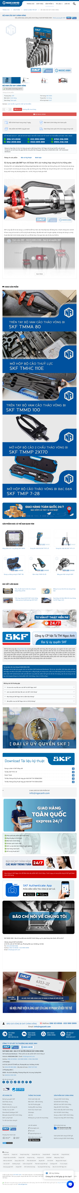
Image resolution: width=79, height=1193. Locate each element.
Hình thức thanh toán (34, 1110)
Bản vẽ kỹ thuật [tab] (26, 157)
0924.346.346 (61, 141)
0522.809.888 (37, 141)
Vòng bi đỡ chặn (65, 1154)
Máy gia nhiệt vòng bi (61, 1160)
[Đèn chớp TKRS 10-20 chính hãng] (39, 564)
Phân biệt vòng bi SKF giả (41, 1163)
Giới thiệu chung (7, 1102)
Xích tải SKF (50, 1160)
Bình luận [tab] (38, 157)
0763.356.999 (61, 139)
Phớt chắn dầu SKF (31, 1160)
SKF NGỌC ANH (17, 1175)
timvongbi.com (34, 1128)
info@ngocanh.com (39, 793)
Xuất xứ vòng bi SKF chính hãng (64, 1138)
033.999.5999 (37, 139)
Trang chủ (30, 4)
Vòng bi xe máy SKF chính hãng (63, 1118)
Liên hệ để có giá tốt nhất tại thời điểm (19, 104)
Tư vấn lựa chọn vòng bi (9, 1120)
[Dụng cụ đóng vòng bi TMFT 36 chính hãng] (13, 564)
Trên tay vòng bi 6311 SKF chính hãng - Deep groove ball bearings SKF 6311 (26, 599)
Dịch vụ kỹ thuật (7, 1118)
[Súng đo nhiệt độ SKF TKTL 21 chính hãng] (39, 538)
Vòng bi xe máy (30, 1157)
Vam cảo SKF (6, 1163)
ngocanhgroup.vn (35, 1133)
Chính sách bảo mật (34, 1099)
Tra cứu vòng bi (63, 1163)
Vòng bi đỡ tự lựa (36, 1154)
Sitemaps (31, 1112)
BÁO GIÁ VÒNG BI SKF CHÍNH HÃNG (22, 1023)
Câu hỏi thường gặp (34, 1104)
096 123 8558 (13, 948)
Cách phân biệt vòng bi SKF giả (63, 1136)
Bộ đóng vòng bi (16, 1163)
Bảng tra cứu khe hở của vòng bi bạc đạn (64, 590)
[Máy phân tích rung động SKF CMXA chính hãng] (13, 538)
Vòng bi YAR (21, 1157)
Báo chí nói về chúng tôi (9, 1107)
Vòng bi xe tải (40, 1157)
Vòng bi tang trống (24, 1154)
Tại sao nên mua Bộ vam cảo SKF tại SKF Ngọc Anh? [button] (21, 687)
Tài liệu (58, 4)
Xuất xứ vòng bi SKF (27, 1163)
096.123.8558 (13, 139)
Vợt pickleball (39, 1125)
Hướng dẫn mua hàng (29, 109)
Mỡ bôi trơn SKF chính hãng (62, 1104)
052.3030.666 (14, 141)
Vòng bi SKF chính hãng (61, 1099)
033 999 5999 (24, 948)
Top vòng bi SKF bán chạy (44, 1167)
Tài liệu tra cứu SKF (8, 1110)
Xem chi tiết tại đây (41, 676)
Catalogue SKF (53, 1163)
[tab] (39, 687)
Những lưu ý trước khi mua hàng (38, 1118)
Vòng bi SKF (19, 1167)
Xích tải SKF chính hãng (61, 1112)
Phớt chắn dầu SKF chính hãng (63, 1110)
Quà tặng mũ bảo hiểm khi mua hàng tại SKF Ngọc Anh (64, 599)
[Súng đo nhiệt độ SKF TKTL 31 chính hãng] (65, 538)
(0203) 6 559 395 (10, 1075)
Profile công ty (7, 1104)
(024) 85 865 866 (12, 946)
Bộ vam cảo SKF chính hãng (14, 15)
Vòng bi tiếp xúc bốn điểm (9, 1157)
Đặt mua (18, 109)
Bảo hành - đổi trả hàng (35, 1102)
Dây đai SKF (42, 1160)
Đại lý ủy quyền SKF (8, 1099)
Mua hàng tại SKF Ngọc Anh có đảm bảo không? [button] (19, 696)
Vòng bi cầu (6, 1154)
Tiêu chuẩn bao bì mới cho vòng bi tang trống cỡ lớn (25, 590)
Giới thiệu (39, 4)
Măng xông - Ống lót (59, 1157)
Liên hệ (67, 4)
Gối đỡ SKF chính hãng (61, 1102)
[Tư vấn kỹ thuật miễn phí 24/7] (39, 619)
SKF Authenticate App (29, 1167)
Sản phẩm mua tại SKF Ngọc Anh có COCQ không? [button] (20, 701)
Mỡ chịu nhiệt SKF (7, 1160)
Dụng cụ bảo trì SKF (30, 10)
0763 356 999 (33, 1059)
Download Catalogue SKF (10, 1112)
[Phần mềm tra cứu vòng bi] (34, 1140)
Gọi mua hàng (40, 114)
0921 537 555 (32, 1067)
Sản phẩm (49, 4)
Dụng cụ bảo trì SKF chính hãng (63, 1115)
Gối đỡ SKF (49, 1157)
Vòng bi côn (14, 1154)
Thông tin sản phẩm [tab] (10, 157)
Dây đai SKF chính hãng (61, 1107)
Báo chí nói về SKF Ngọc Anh (59, 1167)
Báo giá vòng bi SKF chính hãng (12, 1115)
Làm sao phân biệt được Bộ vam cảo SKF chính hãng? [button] (21, 692)
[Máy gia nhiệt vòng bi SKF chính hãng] (65, 564)
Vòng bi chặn (55, 1154)
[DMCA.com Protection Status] (7, 1143)
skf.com (32, 1131)
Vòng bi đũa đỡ (46, 1154)
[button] (74, 4)
